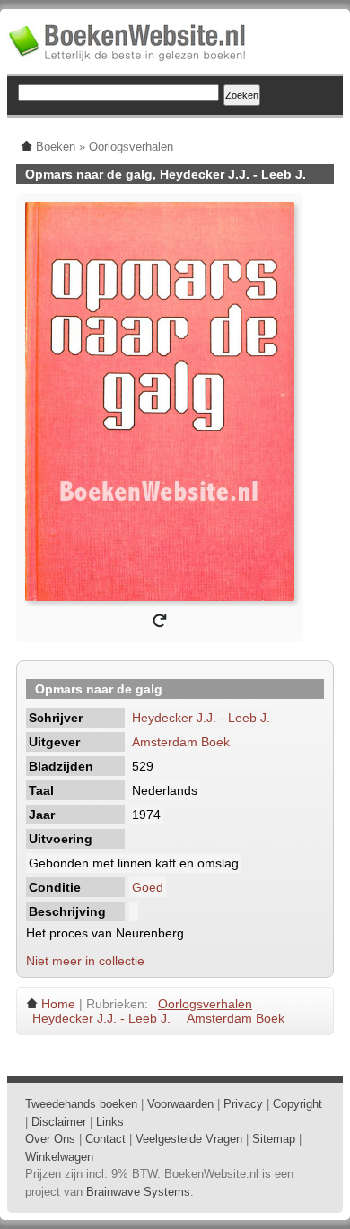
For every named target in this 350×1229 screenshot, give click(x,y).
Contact (105, 1139)
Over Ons (50, 1139)
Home (58, 1004)
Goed (147, 887)
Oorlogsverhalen (205, 1004)
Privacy (243, 1104)
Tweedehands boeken (81, 1104)
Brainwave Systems (138, 1191)
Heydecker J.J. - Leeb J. (201, 717)
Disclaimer (58, 1122)
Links (110, 1122)
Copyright (297, 1104)
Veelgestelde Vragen (189, 1139)
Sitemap (273, 1139)
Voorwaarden (180, 1104)
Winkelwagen (59, 1157)
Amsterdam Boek (181, 742)
